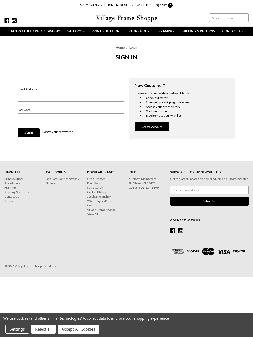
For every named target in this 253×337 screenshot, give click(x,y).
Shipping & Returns (198, 31)
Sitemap (9, 201)
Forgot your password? (57, 132)
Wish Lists (144, 5)
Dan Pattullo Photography (35, 31)
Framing (166, 31)
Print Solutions (107, 31)
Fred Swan (94, 183)
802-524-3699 (92, 5)
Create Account (152, 127)
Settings (17, 329)
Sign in (112, 5)
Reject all (43, 329)
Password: (24, 110)
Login (133, 47)
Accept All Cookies (78, 329)
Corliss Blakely (97, 192)
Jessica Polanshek (99, 196)
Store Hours (140, 31)
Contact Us (232, 31)
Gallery (74, 31)
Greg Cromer (96, 179)
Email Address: (28, 89)
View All (92, 214)
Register (126, 5)
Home (120, 47)
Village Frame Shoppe (101, 210)
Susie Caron (95, 187)
